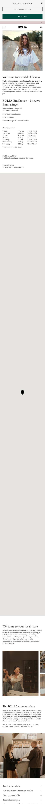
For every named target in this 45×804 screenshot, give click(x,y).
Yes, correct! (22, 16)
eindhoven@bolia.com (11, 114)
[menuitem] (4, 27)
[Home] (22, 27)
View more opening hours (12, 147)
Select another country (22, 9)
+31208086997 (8, 117)
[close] (42, 3)
